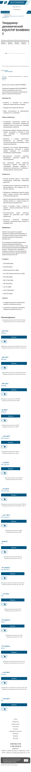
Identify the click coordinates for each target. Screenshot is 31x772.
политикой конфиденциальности (9, 761)
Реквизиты (15, 733)
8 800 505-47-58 (16, 6)
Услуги (15, 719)
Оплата (3, 79)
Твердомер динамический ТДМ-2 (14, 532)
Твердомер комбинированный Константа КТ (14, 663)
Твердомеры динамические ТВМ (14, 637)
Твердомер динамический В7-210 (13, 610)
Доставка (26, 76)
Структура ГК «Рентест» (15, 731)
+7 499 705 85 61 (16, 9)
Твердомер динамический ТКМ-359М (10, 400)
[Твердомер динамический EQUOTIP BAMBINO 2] (4, 42)
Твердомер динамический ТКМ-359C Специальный (14, 347)
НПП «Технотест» (5, 438)
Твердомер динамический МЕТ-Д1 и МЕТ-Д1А (13, 584)
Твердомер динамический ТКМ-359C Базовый (14, 321)
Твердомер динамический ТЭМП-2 (10, 426)
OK (26, 760)
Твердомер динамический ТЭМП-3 (10, 453)
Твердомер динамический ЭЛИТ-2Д (12, 558)
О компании (15, 726)
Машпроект (3, 332)
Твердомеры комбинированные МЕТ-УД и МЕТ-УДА (14, 689)
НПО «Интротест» (5, 569)
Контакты (15, 729)
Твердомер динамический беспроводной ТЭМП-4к (14, 505)
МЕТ (2, 595)
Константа (3, 674)
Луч (2, 543)
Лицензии (15, 736)
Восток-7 (3, 621)
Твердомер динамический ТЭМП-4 (14, 479)
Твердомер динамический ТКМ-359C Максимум (14, 374)
